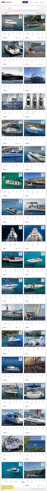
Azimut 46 (5, 345)
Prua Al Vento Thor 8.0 (8, 266)
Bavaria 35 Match (29, 450)
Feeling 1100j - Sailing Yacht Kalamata (12, 398)
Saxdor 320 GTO (7, 477)
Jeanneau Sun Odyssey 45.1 (9, 135)
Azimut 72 (27, 135)
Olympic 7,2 (28, 187)
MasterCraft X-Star (29, 345)
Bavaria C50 (6, 56)
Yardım (31, 2)
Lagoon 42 (6, 108)
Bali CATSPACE (28, 82)
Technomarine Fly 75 (7, 424)
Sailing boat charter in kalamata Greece (34, 56)
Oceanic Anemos (30, 29)
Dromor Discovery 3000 (30, 371)
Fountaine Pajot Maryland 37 (10, 161)
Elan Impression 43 (7, 450)
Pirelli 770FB (28, 240)
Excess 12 (6, 371)
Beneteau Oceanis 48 (30, 398)
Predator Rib (6, 214)
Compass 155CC (7, 293)
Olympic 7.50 (28, 266)
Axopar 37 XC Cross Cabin (31, 108)
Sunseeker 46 (28, 161)
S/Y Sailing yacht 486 (8, 319)
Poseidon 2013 (28, 214)
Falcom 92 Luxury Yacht (8, 187)
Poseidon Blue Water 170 (9, 240)
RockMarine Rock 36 (30, 293)
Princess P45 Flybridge (8, 29)
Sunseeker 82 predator (8, 82)
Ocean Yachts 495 (29, 319)
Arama (9, 8)
